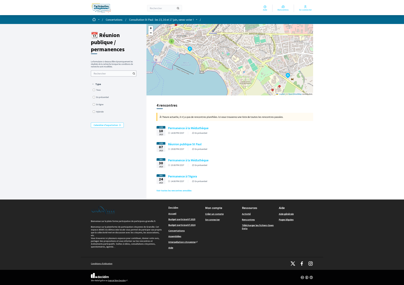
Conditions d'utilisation (101, 263)
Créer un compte (214, 213)
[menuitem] (113, 73)
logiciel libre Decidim (118, 280)
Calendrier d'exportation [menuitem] (106, 125)
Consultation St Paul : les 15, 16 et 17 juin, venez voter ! (161, 19)
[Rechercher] (178, 8)
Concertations (114, 19)
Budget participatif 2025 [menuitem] (181, 219)
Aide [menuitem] (170, 247)
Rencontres (248, 219)
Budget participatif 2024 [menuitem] (181, 224)
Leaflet (282, 94)
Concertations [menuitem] (176, 230)
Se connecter (212, 219)
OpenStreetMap (295, 94)
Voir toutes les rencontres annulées (174, 190)
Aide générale (286, 213)
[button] (96, 84)
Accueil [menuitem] (172, 213)
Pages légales (286, 219)
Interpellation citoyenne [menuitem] (183, 242)
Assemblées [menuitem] (174, 236)
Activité (246, 213)
